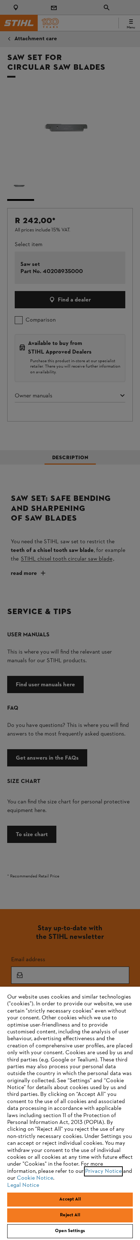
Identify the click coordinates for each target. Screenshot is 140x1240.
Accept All (69, 1199)
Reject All (70, 1215)
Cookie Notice (35, 1178)
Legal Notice (23, 1185)
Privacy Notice (103, 1171)
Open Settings (70, 1231)
